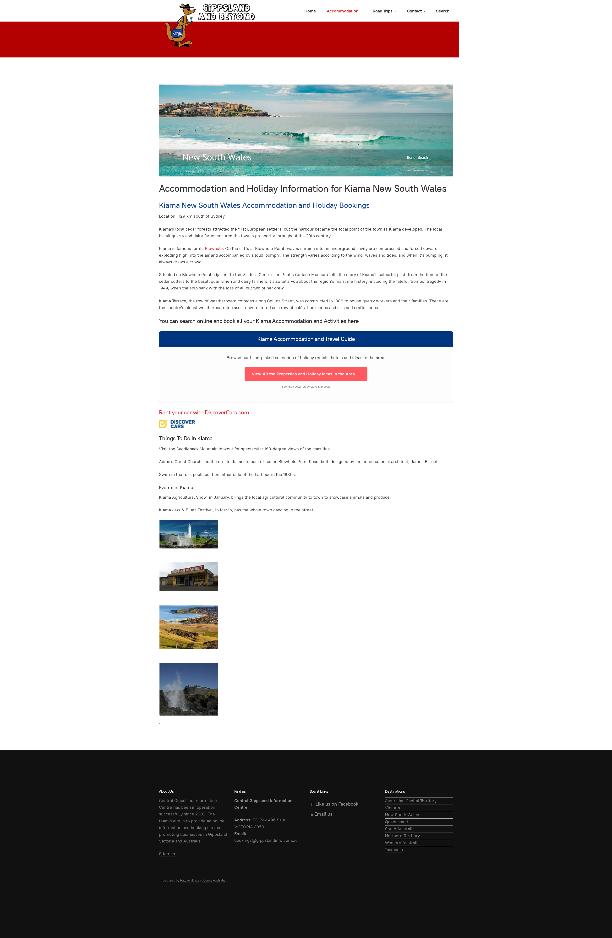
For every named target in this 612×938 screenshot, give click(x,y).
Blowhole (214, 248)
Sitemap (167, 853)
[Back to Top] (597, 923)
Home (310, 11)
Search (442, 11)
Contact (415, 11)
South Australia (400, 828)
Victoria (392, 807)
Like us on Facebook (337, 804)
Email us (323, 814)
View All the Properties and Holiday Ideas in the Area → (306, 374)
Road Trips (383, 11)
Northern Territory (402, 835)
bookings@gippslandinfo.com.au (266, 840)
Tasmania (394, 849)
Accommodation (343, 11)
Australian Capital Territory (411, 800)
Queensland (396, 822)
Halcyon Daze (189, 880)
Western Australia (402, 842)
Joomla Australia (213, 880)
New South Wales (402, 814)
